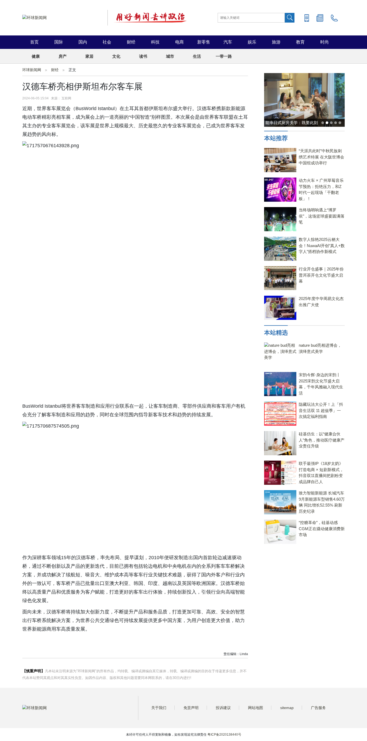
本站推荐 (276, 138)
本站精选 (276, 332)
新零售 (203, 42)
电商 (179, 42)
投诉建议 (223, 708)
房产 (63, 56)
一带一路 (224, 56)
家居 (89, 56)
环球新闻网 (31, 70)
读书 (143, 56)
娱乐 (252, 42)
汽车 (228, 42)
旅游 (276, 42)
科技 (155, 42)
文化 (116, 56)
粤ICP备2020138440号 (224, 734)
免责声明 (191, 708)
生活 (197, 56)
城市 (170, 56)
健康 (36, 56)
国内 (82, 42)
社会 (107, 42)
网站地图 (255, 708)
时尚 (324, 42)
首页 (34, 42)
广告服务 (318, 708)
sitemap (287, 708)
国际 (58, 42)
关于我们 (158, 708)
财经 (131, 42)
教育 (300, 42)
